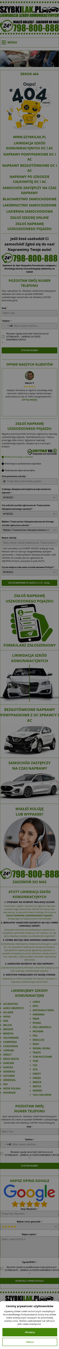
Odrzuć (30, 1341)
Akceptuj (30, 1332)
